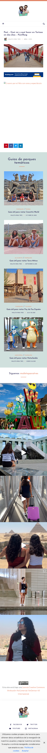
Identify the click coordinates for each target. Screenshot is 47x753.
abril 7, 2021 (28, 39)
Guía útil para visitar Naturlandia (24, 358)
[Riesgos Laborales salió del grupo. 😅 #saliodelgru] (23, 638)
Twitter (33, 724)
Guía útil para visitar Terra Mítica (23, 261)
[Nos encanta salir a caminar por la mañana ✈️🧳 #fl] (23, 499)
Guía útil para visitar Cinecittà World (23, 212)
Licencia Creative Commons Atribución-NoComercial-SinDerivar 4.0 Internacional (26, 690)
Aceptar (25, 751)
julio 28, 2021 (31, 312)
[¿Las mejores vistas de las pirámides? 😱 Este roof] (23, 545)
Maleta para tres (14, 39)
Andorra (19, 355)
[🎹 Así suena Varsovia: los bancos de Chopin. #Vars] (23, 452)
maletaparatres (29, 373)
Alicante (19, 258)
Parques (20, 209)
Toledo (28, 306)
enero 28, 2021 (31, 361)
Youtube (16, 728)
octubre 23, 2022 (31, 215)
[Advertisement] (23, 118)
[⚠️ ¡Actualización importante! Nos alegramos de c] (23, 591)
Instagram (33, 728)
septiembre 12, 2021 (31, 264)
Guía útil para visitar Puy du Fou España (24, 309)
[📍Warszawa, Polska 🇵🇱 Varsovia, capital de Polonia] (23, 406)
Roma (28, 209)
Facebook (17, 724)
